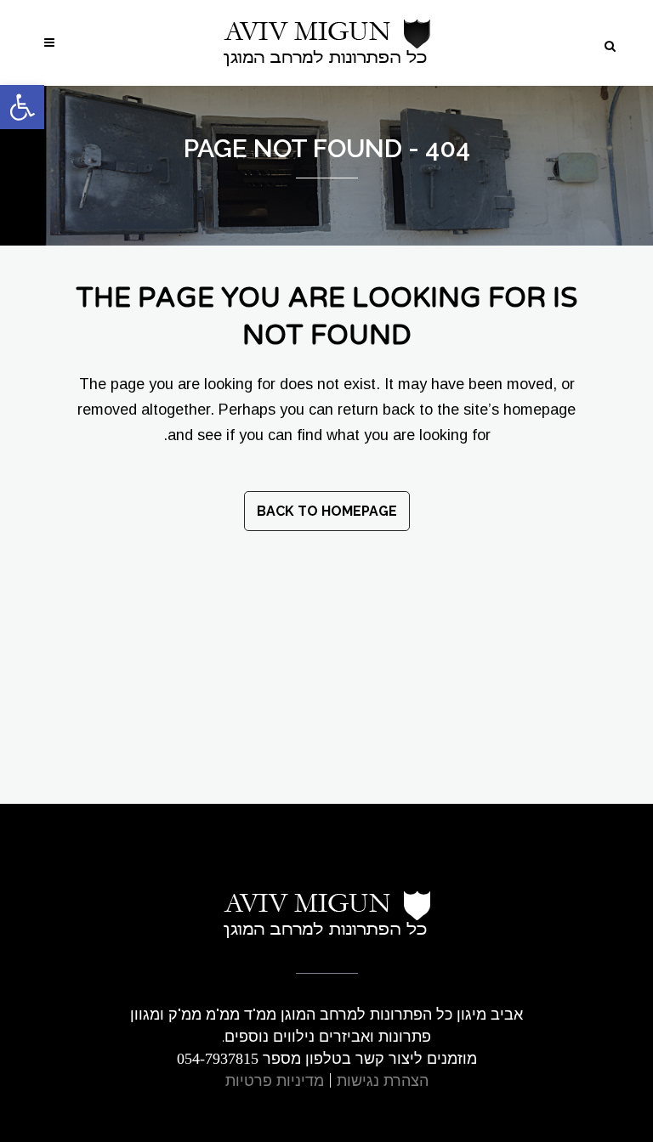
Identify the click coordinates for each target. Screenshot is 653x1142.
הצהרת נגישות (383, 1080)
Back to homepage (327, 511)
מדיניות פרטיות (274, 1080)
